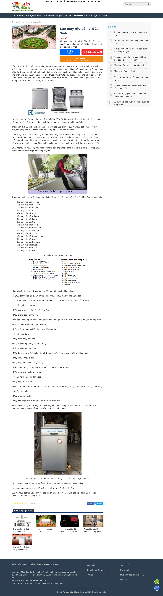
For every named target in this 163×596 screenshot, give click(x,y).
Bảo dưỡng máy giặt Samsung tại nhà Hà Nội (131, 78)
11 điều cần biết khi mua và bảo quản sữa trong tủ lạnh (130, 50)
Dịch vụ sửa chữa (33, 16)
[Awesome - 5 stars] (22, 503)
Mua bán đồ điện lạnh (53, 16)
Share (91, 503)
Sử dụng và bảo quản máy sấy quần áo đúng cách (131, 103)
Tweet (100, 503)
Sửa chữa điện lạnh (96, 570)
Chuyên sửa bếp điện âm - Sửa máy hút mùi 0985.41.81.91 (69, 531)
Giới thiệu (91, 565)
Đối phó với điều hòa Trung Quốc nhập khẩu (131, 42)
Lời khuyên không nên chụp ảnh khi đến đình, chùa (130, 86)
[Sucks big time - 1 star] (13, 503)
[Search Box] (149, 4)
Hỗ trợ (70, 52)
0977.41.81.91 (93, 1)
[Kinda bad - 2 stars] (15, 503)
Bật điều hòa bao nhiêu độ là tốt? (129, 65)
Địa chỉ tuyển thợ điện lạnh (126, 71)
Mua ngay (81, 59)
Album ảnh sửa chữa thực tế (87, 16)
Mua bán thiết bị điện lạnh (132, 575)
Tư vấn (68, 16)
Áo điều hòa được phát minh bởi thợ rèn (130, 33)
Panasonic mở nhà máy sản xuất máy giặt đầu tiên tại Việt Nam (130, 58)
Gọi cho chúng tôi (94, 52)
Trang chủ (18, 16)
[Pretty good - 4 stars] (20, 503)
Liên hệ (105, 16)
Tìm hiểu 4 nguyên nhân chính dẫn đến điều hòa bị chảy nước (131, 95)
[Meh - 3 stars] (18, 503)
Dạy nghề (124, 570)
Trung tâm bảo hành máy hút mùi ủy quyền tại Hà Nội (93, 531)
